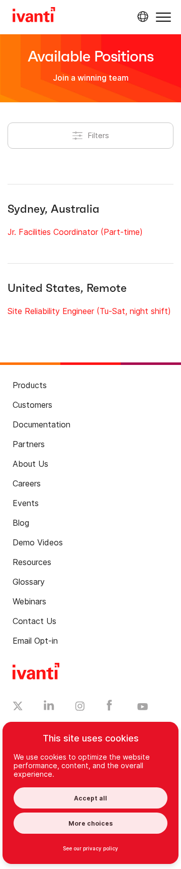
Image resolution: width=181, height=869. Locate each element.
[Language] (141, 17)
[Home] (34, 16)
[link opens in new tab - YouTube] (142, 707)
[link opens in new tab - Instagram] (80, 708)
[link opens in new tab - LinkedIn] (49, 708)
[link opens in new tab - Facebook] (109, 708)
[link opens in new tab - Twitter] (18, 707)
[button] (163, 17)
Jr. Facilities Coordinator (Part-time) (75, 232)
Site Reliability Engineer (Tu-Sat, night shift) (89, 311)
